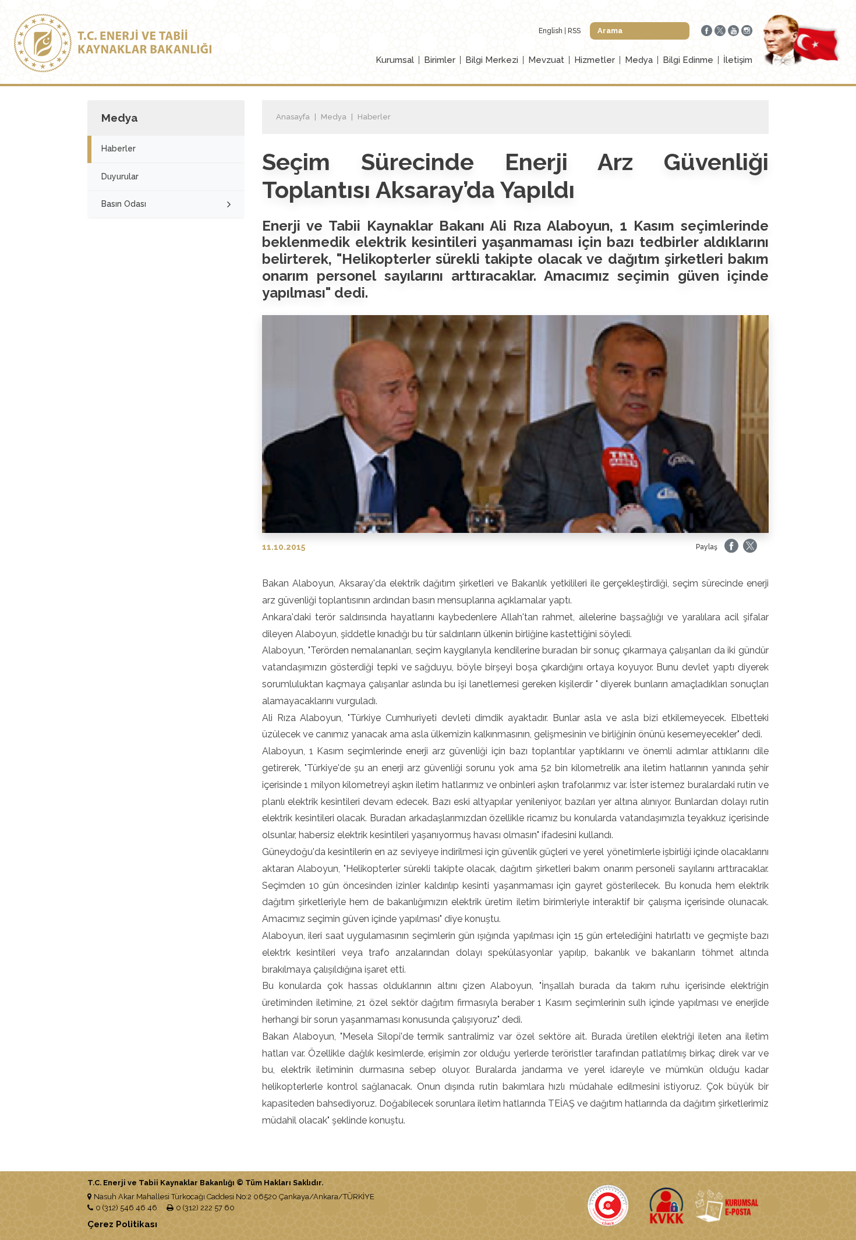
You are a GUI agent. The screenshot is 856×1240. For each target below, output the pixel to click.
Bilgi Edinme (688, 60)
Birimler (439, 60)
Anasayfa (293, 116)
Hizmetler (594, 60)
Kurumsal (395, 60)
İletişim (737, 60)
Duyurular (120, 176)
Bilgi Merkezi (491, 60)
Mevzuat (546, 60)
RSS (574, 30)
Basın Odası (123, 204)
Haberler (118, 148)
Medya (639, 60)
